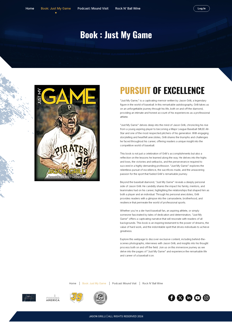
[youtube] (197, 297)
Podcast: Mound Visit (93, 8)
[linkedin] (188, 297)
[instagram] (206, 297)
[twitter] (180, 297)
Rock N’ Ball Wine (127, 8)
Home (30, 8)
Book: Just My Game (56, 8)
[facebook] (171, 297)
